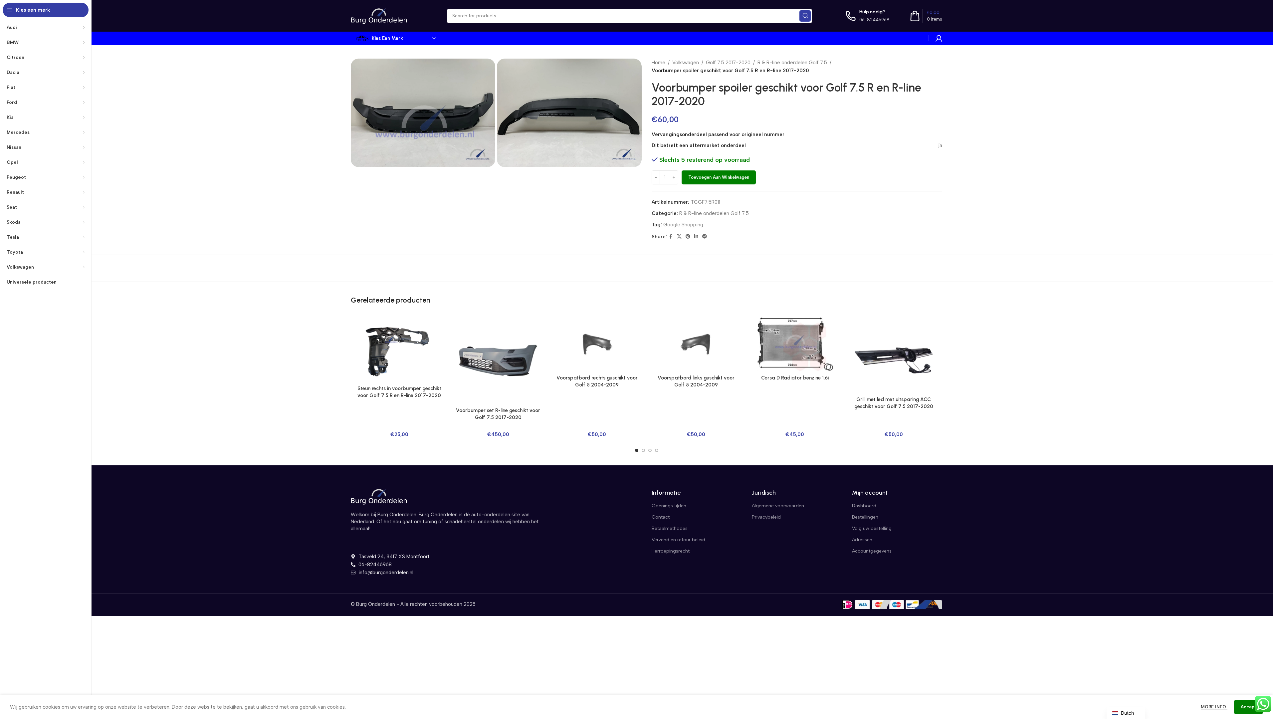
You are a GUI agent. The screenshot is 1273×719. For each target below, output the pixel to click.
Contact (661, 517)
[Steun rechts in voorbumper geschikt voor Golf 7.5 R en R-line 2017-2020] (399, 349)
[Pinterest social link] (688, 236)
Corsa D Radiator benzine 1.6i (795, 378)
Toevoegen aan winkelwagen (718, 177)
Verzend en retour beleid (678, 540)
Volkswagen (685, 63)
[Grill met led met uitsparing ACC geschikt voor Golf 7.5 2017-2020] (893, 355)
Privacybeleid (766, 517)
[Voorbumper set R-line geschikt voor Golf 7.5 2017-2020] (498, 360)
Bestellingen (865, 517)
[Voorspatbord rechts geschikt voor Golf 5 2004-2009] (596, 344)
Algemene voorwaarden (778, 506)
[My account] (939, 38)
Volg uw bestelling (872, 528)
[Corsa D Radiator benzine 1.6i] (794, 344)
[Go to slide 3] (650, 450)
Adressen (862, 540)
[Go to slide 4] (656, 450)
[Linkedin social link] (696, 236)
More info (1214, 706)
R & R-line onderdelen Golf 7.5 (792, 63)
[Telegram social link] (704, 236)
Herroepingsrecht (671, 551)
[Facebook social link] (671, 236)
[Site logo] (379, 15)
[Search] (805, 16)
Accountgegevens (872, 551)
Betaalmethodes (670, 528)
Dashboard (864, 506)
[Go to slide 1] (636, 450)
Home (658, 63)
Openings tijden (669, 506)
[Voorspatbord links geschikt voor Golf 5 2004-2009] (695, 344)
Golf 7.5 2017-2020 (728, 63)
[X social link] (679, 236)
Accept (1248, 706)
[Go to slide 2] (643, 450)
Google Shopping (683, 225)
